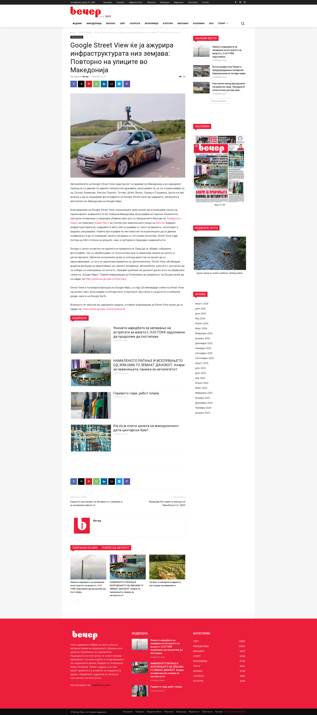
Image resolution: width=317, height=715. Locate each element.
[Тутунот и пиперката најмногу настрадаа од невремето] (167, 567)
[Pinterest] (89, 84)
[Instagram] (240, 2)
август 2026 (201, 303)
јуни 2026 (200, 313)
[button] (243, 23)
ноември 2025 (203, 348)
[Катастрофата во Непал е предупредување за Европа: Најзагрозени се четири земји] (201, 71)
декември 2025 (203, 343)
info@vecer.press (101, 685)
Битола (160, 222)
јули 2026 (200, 308)
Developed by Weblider (235, 711)
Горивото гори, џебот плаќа (136, 393)
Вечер (85, 76)
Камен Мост (102, 222)
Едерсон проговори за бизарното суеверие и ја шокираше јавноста (96, 503)
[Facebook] (236, 2)
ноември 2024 (203, 407)
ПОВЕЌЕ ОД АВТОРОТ (115, 547)
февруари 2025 (203, 392)
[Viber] (126, 84)
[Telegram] (119, 84)
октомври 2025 (203, 353)
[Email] (111, 84)
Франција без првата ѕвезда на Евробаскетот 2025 (167, 503)
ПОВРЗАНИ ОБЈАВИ (85, 547)
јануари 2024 (202, 412)
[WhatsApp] (96, 84)
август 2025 (201, 363)
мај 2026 (200, 318)
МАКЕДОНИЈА (85, 32)
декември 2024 (203, 402)
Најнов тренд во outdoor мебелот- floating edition (220, 273)
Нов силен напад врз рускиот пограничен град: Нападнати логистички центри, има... (229, 86)
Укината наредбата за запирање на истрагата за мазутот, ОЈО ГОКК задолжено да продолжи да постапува (149, 332)
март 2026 (201, 328)
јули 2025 (200, 368)
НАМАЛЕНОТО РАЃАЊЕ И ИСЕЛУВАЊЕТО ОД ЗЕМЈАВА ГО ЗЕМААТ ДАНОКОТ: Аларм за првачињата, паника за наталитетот (149, 365)
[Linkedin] (104, 84)
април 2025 (201, 382)
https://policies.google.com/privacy (105, 278)
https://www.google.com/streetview (103, 309)
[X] (245, 2)
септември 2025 (204, 358)
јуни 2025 (200, 373)
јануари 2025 (202, 397)
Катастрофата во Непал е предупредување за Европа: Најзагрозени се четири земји (228, 70)
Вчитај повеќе (219, 101)
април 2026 (201, 323)
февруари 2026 (203, 333)
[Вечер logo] (96, 12)
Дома (72, 32)
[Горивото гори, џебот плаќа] (140, 690)
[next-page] (78, 602)
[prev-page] (72, 602)
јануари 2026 (202, 338)
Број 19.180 (220, 205)
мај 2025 (200, 377)
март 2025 (201, 387)
